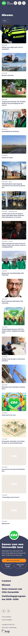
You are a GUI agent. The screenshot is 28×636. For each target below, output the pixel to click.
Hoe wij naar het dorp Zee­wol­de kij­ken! (13, 470)
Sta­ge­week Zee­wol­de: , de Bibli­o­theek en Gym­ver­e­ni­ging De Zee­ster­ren (14, 103)
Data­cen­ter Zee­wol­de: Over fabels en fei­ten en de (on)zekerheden (13, 442)
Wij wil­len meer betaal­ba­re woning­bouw (13, 388)
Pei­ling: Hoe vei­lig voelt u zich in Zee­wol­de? (12, 48)
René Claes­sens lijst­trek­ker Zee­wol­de (12, 302)
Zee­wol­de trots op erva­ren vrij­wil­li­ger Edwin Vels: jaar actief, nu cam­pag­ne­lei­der (14, 245)
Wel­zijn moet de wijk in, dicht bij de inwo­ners (13, 360)
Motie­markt (6, 523)
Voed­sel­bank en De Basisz (10, 131)
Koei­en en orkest (7, 157)
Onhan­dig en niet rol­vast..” (11, 497)
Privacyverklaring (6, 617)
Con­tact (6, 581)
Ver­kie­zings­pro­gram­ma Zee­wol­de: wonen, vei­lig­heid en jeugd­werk (13, 331)
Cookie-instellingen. (7, 619)
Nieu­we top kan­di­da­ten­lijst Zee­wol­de (13, 274)
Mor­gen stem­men (8, 75)
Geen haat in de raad (9, 415)
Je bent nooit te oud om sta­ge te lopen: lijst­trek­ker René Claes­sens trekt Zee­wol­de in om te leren (13, 215)
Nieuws (6, 585)
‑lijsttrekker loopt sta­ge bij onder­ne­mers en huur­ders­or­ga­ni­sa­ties (14, 185)
